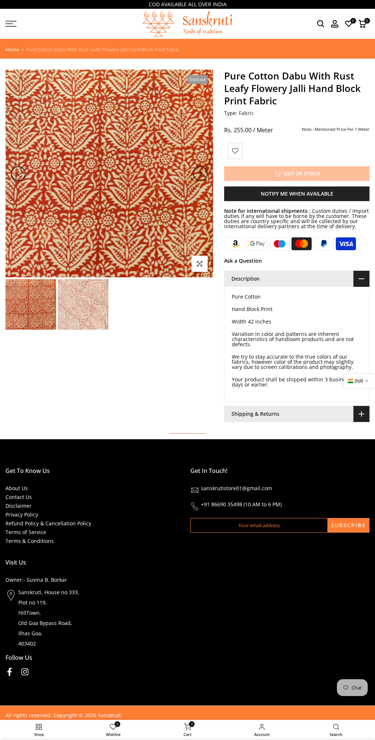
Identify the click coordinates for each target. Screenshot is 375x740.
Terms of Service (25, 532)
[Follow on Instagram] (25, 671)
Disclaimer (18, 505)
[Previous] (18, 173)
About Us (16, 488)
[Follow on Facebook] (9, 671)
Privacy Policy (21, 514)
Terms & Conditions (29, 540)
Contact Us (18, 496)
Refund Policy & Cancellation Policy (48, 523)
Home (12, 49)
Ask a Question (243, 260)
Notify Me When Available (297, 193)
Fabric (246, 113)
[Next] (200, 173)
